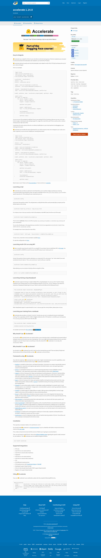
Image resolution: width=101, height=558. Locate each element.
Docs (68, 3)
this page (61, 248)
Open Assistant (18, 399)
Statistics (42, 512)
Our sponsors (42, 515)
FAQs (25, 515)
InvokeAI (17, 390)
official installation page (41, 434)
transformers (18, 415)
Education (75, 107)
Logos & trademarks (42, 513)
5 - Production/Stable (78, 102)
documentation (32, 183)
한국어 (82, 544)
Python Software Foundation (50, 531)
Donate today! (50, 528)
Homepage (75, 30)
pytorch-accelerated (19, 403)
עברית (74, 544)
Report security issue (76, 510)
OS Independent (76, 119)
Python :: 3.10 (76, 124)
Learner (35, 382)
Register (85, 3)
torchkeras (17, 411)
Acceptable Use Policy (76, 515)
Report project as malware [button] (79, 134)
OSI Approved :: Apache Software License (78, 113)
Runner (30, 376)
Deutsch (54, 544)
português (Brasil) (39, 544)
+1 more (73, 58)
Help (63, 3)
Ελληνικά (50, 544)
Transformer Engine (31, 464)
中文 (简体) (59, 544)
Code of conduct (75, 512)
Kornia (16, 394)
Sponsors (73, 3)
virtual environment (34, 427)
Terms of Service (75, 508)
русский (70, 544)
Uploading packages (24, 510)
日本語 (33, 544)
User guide (24, 512)
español (25, 544)
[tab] (17, 23)
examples (48, 183)
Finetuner (17, 385)
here (39, 238)
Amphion (17, 364)
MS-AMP (39, 464)
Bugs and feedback (59, 508)
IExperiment (55, 371)
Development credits (58, 515)
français (29, 544)
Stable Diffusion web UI (20, 408)
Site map (50, 535)
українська (45, 544)
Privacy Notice (75, 513)
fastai (16, 380)
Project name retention (24, 513)
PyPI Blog (41, 508)
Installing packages (24, 508)
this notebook (29, 329)
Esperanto (78, 544)
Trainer (29, 396)
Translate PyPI (58, 512)
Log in (79, 3)
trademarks (63, 530)
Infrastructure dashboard (41, 510)
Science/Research (77, 109)
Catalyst (17, 373)
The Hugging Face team (80, 64)
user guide (21, 429)
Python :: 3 (75, 123)
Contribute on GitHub (58, 510)
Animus (17, 369)
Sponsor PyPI (59, 513)
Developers (75, 106)
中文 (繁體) (65, 544)
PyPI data (73, 36)
